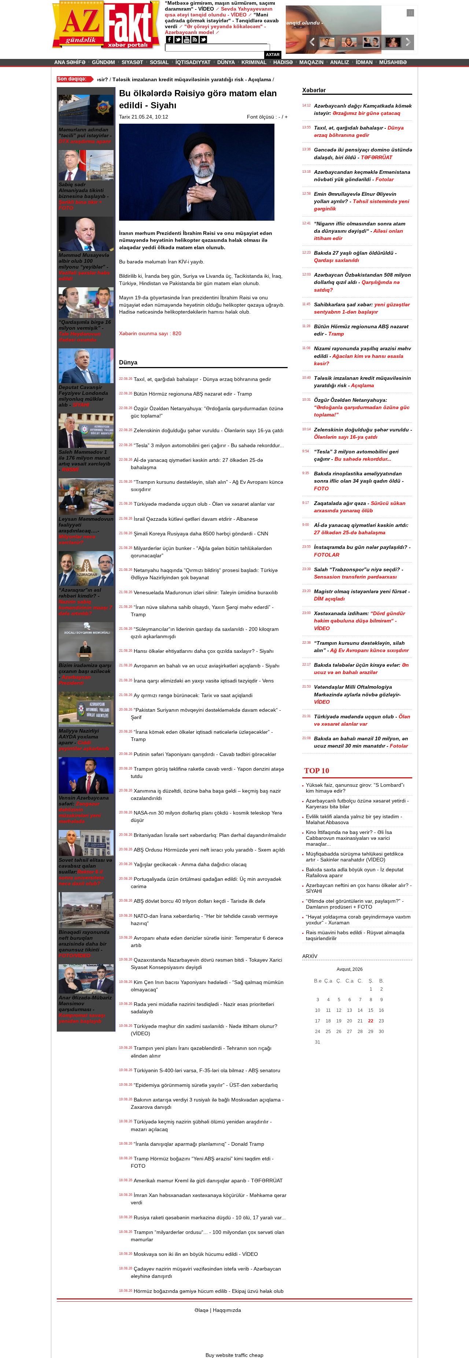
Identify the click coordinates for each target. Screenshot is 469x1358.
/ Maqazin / (302, 13)
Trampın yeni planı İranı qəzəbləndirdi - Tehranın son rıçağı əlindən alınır (201, 1051)
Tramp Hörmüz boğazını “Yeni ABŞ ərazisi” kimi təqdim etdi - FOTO (202, 1162)
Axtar (273, 54)
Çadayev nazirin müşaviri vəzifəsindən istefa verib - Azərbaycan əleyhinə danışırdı (206, 1272)
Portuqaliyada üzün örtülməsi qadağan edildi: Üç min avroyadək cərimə (206, 882)
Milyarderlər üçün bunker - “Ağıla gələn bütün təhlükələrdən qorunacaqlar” (201, 551)
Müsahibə (393, 62)
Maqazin (311, 62)
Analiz (339, 62)
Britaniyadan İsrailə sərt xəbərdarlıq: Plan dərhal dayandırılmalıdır (208, 835)
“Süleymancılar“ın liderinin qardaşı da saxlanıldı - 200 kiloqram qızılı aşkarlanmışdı (205, 632)
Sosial (159, 62)
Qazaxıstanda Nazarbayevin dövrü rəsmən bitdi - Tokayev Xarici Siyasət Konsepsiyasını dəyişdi (206, 963)
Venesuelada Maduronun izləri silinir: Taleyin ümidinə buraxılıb (204, 592)
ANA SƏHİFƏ (69, 62)
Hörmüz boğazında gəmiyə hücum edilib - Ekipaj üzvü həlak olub (207, 1291)
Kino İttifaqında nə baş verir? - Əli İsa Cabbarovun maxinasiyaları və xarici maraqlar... (349, 838)
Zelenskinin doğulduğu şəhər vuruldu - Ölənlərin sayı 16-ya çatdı (207, 430)
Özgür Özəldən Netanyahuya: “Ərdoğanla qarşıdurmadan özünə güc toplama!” (207, 412)
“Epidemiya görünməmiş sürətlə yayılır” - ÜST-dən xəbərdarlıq (204, 1085)
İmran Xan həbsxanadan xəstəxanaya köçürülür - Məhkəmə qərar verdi (209, 1198)
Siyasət (132, 62)
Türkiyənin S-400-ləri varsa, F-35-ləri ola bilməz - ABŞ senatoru (205, 1070)
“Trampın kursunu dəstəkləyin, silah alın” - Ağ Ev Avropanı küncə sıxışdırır (207, 485)
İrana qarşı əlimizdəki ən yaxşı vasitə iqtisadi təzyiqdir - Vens (202, 681)
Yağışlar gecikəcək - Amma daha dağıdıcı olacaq (189, 864)
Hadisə (283, 62)
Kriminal (254, 62)
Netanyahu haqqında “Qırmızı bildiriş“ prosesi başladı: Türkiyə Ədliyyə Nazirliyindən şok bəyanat (204, 573)
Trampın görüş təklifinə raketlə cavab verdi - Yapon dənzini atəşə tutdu (207, 772)
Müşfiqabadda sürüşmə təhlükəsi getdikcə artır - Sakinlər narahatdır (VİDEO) (354, 857)
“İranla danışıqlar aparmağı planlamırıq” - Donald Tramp (197, 1144)
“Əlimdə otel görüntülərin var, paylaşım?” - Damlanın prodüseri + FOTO (355, 904)
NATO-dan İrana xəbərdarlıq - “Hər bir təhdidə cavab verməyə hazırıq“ (204, 919)
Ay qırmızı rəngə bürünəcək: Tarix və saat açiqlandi (191, 695)
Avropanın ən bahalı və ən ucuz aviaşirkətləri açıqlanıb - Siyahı (205, 666)
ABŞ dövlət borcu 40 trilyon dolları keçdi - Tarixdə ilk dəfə (198, 901)
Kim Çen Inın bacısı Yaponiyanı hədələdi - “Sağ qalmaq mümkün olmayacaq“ (207, 985)
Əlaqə (201, 1310)
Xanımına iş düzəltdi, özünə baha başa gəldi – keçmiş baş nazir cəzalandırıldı (206, 794)
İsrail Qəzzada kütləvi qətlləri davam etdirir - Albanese (194, 519)
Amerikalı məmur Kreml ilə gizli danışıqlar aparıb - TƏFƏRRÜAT (207, 1180)
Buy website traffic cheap (234, 1355)
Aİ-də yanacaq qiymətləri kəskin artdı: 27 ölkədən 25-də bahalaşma (197, 463)
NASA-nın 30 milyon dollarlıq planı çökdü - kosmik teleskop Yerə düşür (206, 816)
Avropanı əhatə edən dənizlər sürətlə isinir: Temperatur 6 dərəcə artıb (207, 941)
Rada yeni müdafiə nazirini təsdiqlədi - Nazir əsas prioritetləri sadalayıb (202, 1007)
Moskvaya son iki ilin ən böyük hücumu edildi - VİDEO (194, 1254)
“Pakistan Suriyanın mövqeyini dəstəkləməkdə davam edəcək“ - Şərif (206, 713)
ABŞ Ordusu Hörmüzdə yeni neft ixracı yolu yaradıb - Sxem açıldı (208, 850)
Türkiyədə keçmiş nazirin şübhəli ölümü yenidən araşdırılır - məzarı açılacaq (201, 1125)
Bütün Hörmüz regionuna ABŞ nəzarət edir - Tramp (191, 394)
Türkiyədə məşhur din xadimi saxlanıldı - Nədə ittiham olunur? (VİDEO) (204, 1029)
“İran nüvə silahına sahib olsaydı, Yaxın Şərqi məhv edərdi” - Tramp (202, 610)
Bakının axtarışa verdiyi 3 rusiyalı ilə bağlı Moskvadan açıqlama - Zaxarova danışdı (207, 1103)
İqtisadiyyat (193, 62)
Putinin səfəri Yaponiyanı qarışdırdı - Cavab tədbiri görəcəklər (203, 754)
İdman (364, 62)
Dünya (226, 62)
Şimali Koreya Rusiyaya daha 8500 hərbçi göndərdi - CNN (199, 533)
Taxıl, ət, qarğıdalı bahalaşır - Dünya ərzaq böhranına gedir (201, 379)
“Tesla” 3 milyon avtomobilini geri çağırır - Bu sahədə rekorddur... (207, 445)
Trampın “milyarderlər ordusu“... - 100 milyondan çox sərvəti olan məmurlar (207, 1235)
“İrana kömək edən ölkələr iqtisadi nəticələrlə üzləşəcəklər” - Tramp (202, 735)
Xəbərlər (314, 90)
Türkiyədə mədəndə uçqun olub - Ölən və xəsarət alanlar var (203, 504)
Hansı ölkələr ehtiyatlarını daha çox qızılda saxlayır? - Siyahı (202, 651)
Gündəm (103, 62)
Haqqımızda (227, 1310)
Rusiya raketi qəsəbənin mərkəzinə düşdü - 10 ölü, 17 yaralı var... (208, 1217)
